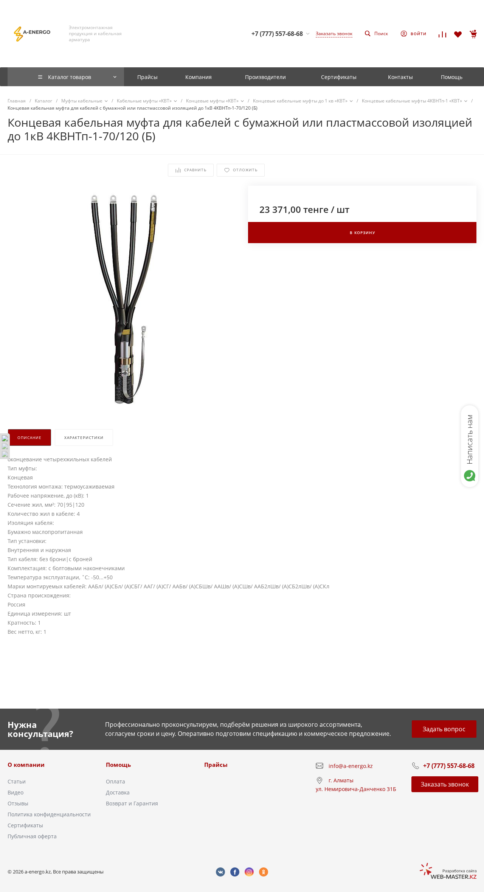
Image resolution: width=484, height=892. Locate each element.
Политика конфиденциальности (49, 814)
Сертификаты (25, 825)
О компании (26, 764)
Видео (15, 792)
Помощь (118, 764)
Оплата (115, 781)
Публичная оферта (32, 836)
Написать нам (469, 439)
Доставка (118, 792)
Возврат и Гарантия (132, 803)
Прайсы (216, 764)
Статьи (17, 781)
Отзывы (18, 803)
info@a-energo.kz (351, 765)
